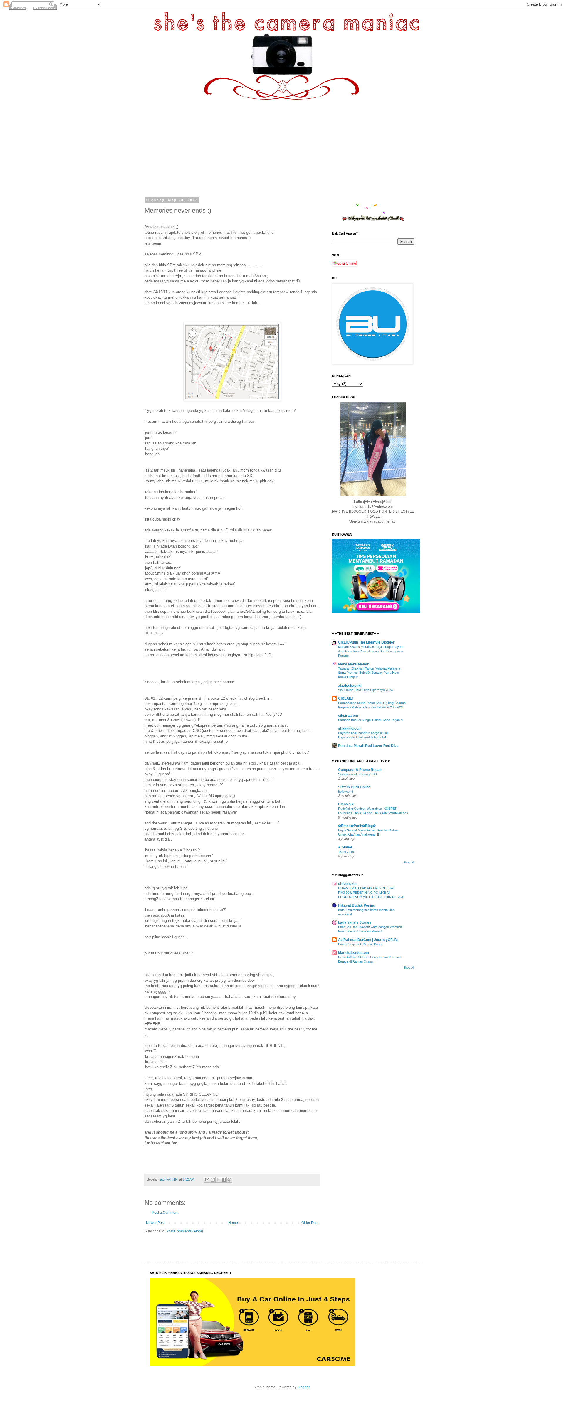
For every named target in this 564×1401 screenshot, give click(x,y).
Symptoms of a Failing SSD (357, 774)
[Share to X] (218, 1180)
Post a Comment (165, 1212)
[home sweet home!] (45, 9)
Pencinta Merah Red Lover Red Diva (368, 746)
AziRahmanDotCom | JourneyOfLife (368, 940)
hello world (345, 791)
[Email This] (207, 1180)
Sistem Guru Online (354, 787)
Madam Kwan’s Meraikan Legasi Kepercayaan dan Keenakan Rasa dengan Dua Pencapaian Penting (371, 651)
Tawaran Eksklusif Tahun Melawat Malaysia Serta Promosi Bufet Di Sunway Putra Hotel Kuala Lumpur (369, 673)
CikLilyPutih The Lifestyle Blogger (366, 642)
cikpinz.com (348, 715)
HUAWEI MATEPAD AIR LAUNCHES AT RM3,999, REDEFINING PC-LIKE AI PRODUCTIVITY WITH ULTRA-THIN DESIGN (371, 892)
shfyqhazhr (347, 884)
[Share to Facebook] (224, 1180)
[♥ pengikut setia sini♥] (17, 9)
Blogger (303, 1387)
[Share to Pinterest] (229, 1180)
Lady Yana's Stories (354, 922)
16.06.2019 (346, 851)
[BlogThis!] (213, 1180)
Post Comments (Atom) (184, 1231)
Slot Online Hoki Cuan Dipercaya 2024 (365, 690)
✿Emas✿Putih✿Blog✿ (357, 826)
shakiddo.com (350, 728)
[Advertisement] (282, 144)
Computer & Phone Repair (360, 770)
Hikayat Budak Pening (356, 905)
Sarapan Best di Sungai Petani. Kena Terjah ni (370, 720)
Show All (409, 862)
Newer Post (155, 1223)
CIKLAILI (345, 698)
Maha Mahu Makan (353, 664)
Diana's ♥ (346, 804)
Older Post (309, 1223)
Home (233, 1223)
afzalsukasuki (349, 685)
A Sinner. (345, 847)
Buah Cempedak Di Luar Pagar (360, 944)
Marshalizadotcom (353, 953)
